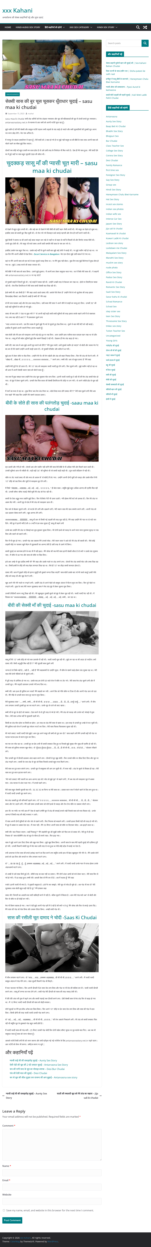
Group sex (111, 184)
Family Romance (114, 165)
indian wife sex (113, 214)
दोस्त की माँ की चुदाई (113, 350)
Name (6, 1166)
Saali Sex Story (113, 291)
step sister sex (113, 311)
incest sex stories (114, 204)
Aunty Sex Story (113, 121)
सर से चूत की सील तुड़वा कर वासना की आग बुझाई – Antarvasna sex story (43, 1077)
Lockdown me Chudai (116, 248)
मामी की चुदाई (111, 374)
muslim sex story (114, 262)
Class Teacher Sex (115, 145)
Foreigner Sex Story (115, 175)
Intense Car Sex (113, 218)
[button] (63, 27)
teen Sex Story (113, 316)
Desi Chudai (112, 160)
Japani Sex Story (114, 223)
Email (6, 1180)
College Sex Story (114, 150)
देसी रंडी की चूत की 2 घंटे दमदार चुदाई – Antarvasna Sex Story (39, 1064)
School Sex (111, 306)
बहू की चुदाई (110, 365)
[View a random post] (145, 27)
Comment (8, 1125)
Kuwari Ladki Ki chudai (117, 238)
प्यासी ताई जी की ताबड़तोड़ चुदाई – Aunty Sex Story (33, 1060)
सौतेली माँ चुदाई (111, 394)
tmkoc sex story (113, 326)
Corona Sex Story (114, 155)
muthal (31, 113)
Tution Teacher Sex (115, 330)
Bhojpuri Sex (112, 136)
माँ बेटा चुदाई (110, 369)
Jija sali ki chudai (114, 228)
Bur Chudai (111, 140)
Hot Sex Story (112, 199)
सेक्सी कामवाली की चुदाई (115, 384)
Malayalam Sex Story (116, 252)
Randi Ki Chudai (114, 282)
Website (6, 1194)
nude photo (112, 267)
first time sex (112, 170)
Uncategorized (12, 94)
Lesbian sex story (114, 243)
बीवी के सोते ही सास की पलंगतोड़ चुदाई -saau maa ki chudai (52, 406)
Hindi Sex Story (105, 27)
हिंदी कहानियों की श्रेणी (53, 27)
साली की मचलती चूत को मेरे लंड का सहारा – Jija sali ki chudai (77, 1095)
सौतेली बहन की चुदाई (114, 389)
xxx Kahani (17, 10)
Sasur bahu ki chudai (116, 296)
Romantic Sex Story (115, 287)
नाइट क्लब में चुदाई (113, 355)
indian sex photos (115, 209)
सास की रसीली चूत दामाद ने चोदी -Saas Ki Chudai (52, 917)
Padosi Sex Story (114, 277)
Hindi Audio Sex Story (28, 27)
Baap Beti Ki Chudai (116, 126)
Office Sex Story (113, 272)
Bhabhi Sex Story (114, 131)
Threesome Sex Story (116, 321)
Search (145, 43)
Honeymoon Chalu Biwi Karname (122, 194)
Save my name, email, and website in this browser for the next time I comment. (50, 1210)
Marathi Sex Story (114, 257)
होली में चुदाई (110, 399)
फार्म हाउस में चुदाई (113, 360)
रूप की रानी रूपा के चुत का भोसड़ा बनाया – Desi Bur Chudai (37, 1069)
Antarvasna (111, 116)
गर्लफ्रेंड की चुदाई (112, 345)
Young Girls (111, 340)
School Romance (114, 301)
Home (8, 27)
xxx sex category (79, 27)
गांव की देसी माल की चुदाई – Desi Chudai (28, 1073)
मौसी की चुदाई (111, 379)
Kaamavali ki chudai (116, 233)
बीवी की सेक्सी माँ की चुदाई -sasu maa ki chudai (52, 605)
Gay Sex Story (112, 179)
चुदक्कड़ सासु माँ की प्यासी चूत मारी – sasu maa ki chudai (51, 167)
